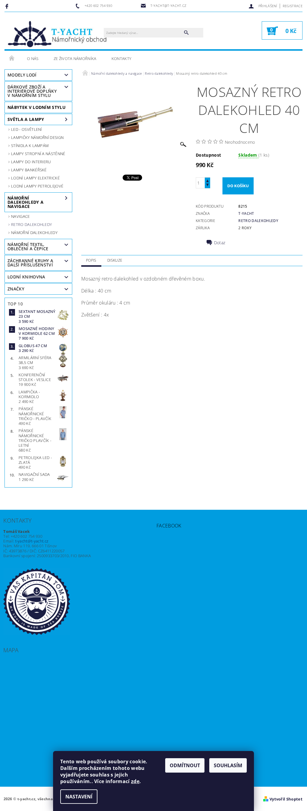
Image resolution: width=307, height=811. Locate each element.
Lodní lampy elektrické (35, 178)
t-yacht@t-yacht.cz (32, 541)
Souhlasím (228, 765)
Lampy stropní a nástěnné (38, 153)
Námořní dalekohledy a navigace (25, 202)
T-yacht (246, 213)
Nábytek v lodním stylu (36, 107)
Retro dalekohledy (31, 224)
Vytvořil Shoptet (286, 799)
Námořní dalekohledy (34, 232)
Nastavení (78, 796)
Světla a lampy (25, 119)
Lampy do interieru (31, 161)
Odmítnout (185, 765)
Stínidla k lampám (30, 145)
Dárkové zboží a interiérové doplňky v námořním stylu (32, 91)
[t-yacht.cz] (57, 33)
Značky (15, 289)
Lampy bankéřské (29, 170)
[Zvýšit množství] (207, 180)
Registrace (293, 6)
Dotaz (219, 242)
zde (135, 781)
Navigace (20, 216)
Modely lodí (22, 75)
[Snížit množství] (207, 185)
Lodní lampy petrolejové (37, 186)
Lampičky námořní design (37, 137)
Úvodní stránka (11, 58)
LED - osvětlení (26, 129)
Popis (91, 260)
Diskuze (114, 260)
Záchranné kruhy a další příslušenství (30, 263)
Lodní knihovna (26, 277)
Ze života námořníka (75, 58)
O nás (33, 58)
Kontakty (122, 58)
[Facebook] (7, 6)
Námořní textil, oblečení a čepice (27, 246)
